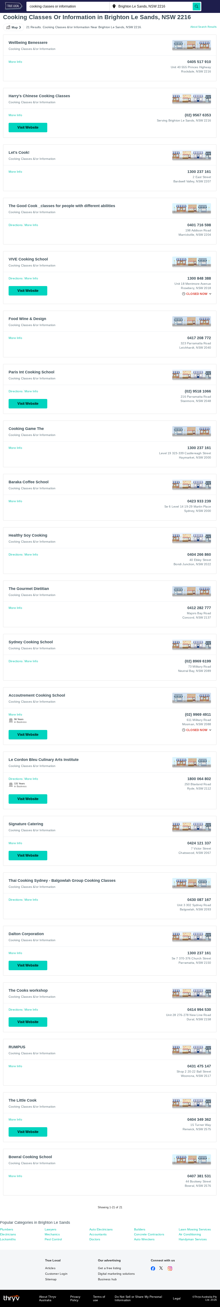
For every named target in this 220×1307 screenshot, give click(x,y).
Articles (50, 1268)
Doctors (94, 1239)
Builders (139, 1229)
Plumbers (6, 1229)
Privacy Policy (75, 1298)
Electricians (8, 1234)
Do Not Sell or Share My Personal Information (138, 1298)
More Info (15, 61)
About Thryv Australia (47, 1298)
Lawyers (50, 1229)
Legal (177, 1298)
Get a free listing (109, 1268)
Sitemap (51, 1279)
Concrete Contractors (149, 1234)
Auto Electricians (101, 1229)
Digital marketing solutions (116, 1273)
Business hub (107, 1279)
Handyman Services (193, 1239)
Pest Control (53, 1239)
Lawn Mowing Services (195, 1229)
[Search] (196, 6)
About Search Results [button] (203, 26)
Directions (16, 225)
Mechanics (52, 1234)
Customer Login (56, 1273)
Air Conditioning (190, 1234)
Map (15, 27)
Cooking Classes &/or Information (32, 49)
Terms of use (99, 1298)
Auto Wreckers (144, 1239)
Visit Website (27, 127)
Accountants (98, 1234)
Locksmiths (8, 1239)
